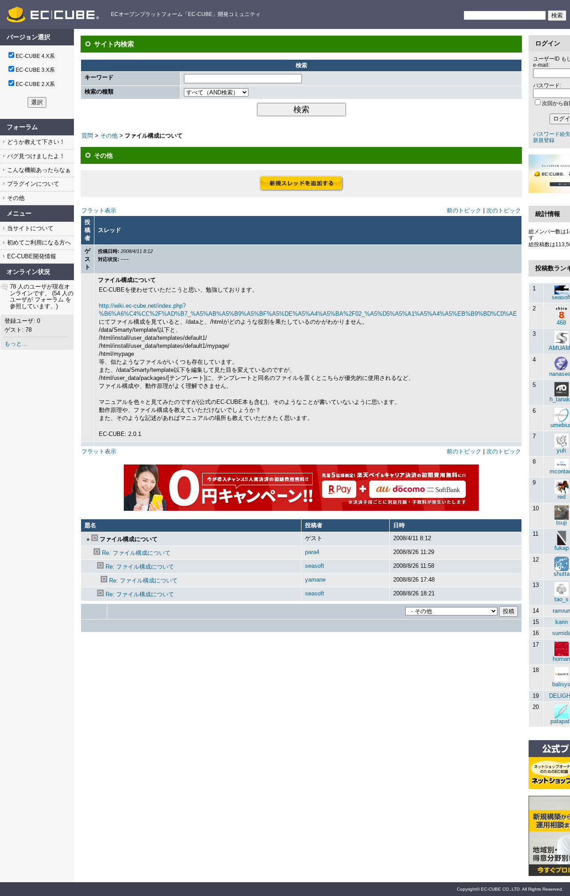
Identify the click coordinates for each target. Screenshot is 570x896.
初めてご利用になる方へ (38, 242)
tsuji (561, 522)
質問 (87, 135)
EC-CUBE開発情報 (30, 256)
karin (561, 622)
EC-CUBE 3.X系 (35, 70)
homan (561, 659)
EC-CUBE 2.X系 (35, 84)
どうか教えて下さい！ (35, 141)
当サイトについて (29, 228)
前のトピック (464, 210)
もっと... (15, 343)
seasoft (314, 565)
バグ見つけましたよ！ (35, 156)
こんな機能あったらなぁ (38, 170)
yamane (315, 579)
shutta (562, 573)
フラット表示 (98, 210)
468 (561, 322)
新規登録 (543, 140)
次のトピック (503, 210)
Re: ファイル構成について (136, 553)
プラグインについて (32, 183)
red (562, 496)
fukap (561, 548)
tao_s (561, 599)
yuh (561, 450)
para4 (312, 552)
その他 (14, 198)
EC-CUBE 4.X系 (35, 56)
